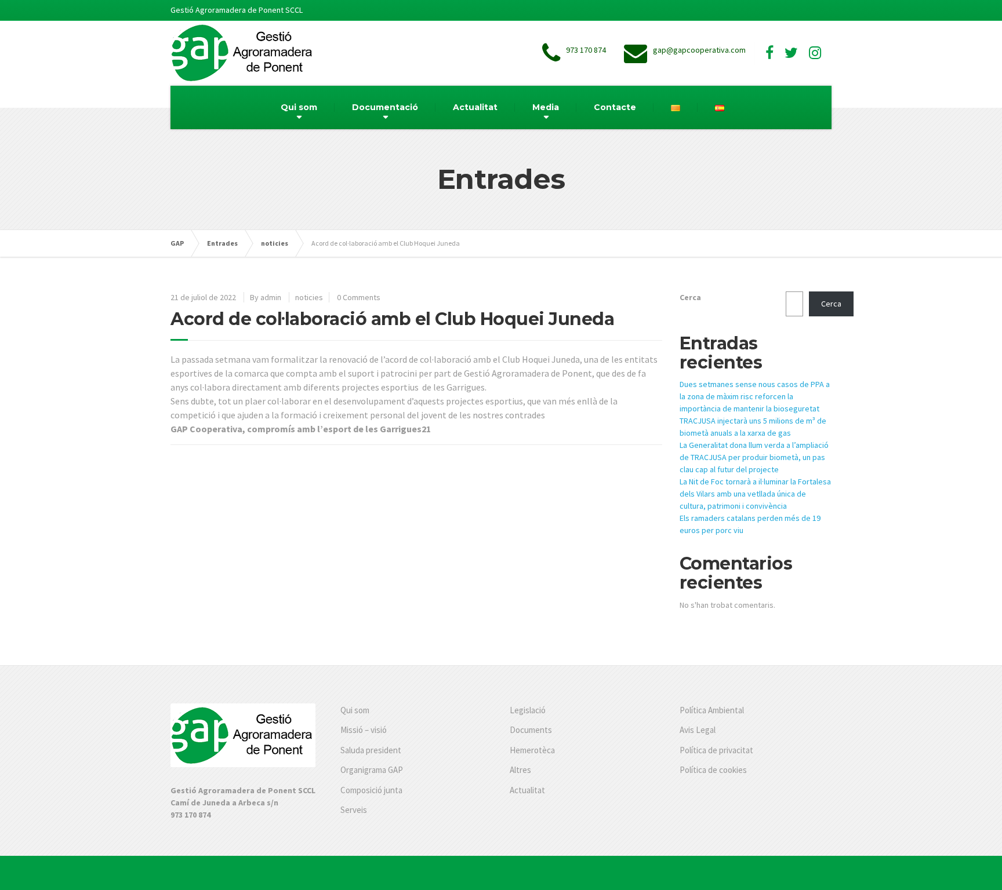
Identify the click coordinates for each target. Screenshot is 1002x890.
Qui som (299, 107)
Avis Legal (698, 729)
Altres (520, 769)
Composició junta (371, 790)
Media (545, 107)
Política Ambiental (712, 710)
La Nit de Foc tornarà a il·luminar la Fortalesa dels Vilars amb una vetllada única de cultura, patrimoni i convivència (755, 493)
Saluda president (370, 750)
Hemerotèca (532, 750)
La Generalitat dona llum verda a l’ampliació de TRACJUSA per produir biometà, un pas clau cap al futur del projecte (754, 457)
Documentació (385, 107)
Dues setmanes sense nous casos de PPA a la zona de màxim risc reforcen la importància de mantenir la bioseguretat (755, 396)
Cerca (690, 297)
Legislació (528, 710)
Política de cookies (713, 769)
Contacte (615, 107)
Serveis (353, 809)
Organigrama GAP (371, 769)
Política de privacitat (716, 750)
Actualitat (475, 107)
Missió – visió (363, 729)
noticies (309, 297)
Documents (531, 729)
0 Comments (358, 297)
